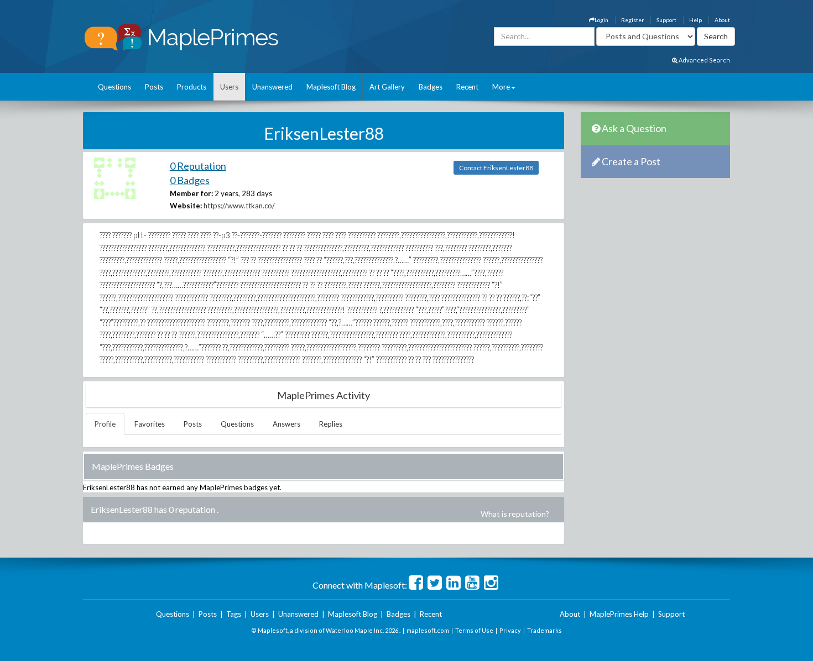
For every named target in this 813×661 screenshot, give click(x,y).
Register (632, 20)
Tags (233, 614)
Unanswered (272, 86)
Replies (330, 423)
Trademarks (544, 630)
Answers (286, 423)
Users (229, 86)
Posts (154, 86)
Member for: (191, 193)
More (501, 86)
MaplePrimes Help (619, 614)
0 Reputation (198, 166)
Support (666, 20)
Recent (467, 86)
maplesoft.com (427, 630)
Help (695, 20)
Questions (114, 86)
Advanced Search (704, 60)
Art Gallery (387, 86)
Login (601, 20)
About (722, 20)
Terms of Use (474, 630)
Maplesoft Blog (331, 86)
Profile (105, 423)
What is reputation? (515, 513)
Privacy (510, 630)
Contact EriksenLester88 (496, 168)
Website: (186, 205)
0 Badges (190, 180)
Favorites (149, 423)
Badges (430, 86)
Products (191, 86)
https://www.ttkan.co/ (239, 205)
